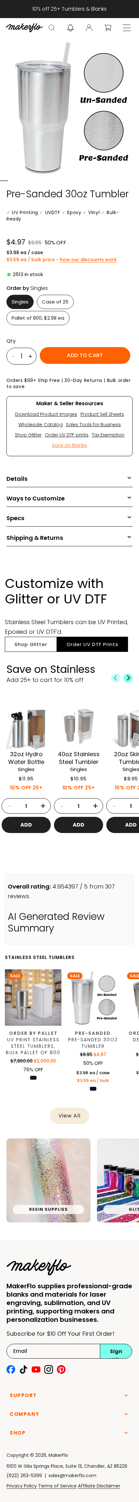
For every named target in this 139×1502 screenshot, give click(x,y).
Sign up (116, 1353)
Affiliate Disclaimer (99, 1486)
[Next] (131, 1186)
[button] (51, 27)
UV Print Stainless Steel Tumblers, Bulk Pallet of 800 (33, 1046)
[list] (69, 1186)
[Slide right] (128, 678)
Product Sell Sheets (102, 414)
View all (69, 1115)
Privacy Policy (21, 1486)
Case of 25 (55, 301)
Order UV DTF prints (67, 435)
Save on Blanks (69, 445)
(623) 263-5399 (24, 1475)
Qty (11, 341)
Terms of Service (57, 1486)
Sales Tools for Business (93, 424)
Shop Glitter (28, 435)
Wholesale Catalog (40, 424)
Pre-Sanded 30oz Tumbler (93, 1042)
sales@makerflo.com (72, 1475)
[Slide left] (115, 678)
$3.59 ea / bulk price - (61, 259)
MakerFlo (58, 1455)
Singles (20, 301)
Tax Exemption (108, 435)
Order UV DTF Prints (92, 644)
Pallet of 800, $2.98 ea (38, 317)
